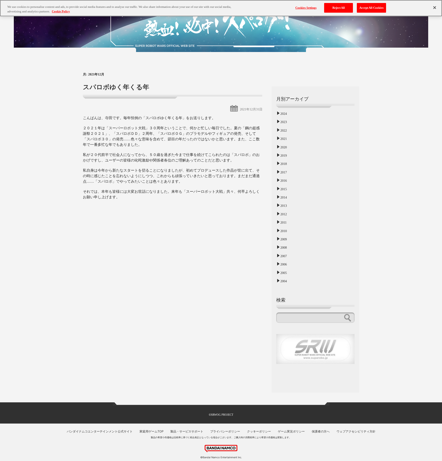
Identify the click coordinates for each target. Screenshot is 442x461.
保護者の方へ (321, 431)
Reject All (338, 7)
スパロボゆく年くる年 (116, 87)
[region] (221, 8)
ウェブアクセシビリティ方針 (356, 431)
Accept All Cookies (371, 7)
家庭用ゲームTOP (151, 431)
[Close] (435, 8)
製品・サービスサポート (186, 431)
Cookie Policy (61, 11)
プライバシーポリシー (225, 431)
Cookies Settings (306, 7)
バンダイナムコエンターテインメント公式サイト (100, 431)
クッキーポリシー (259, 431)
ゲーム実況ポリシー (291, 431)
